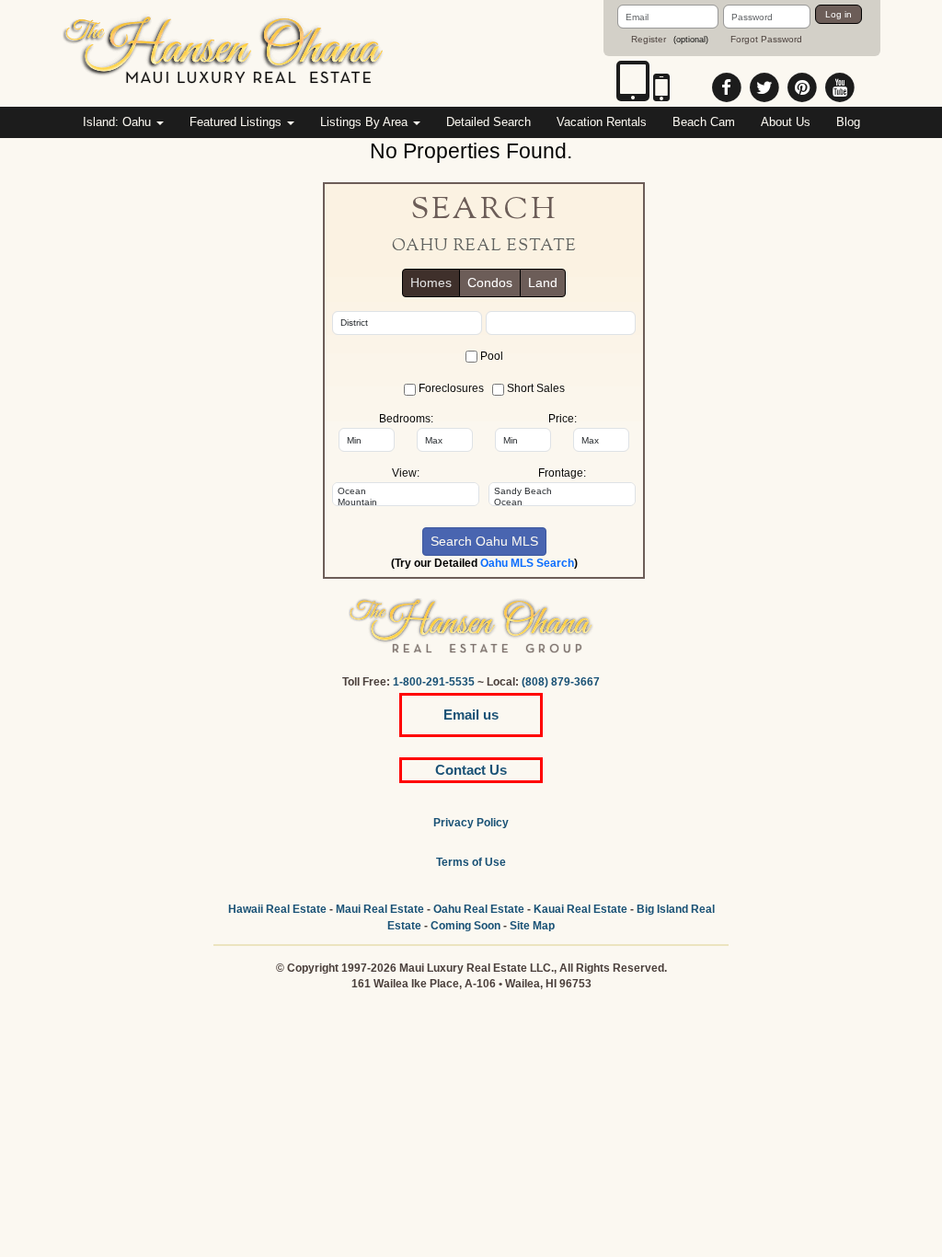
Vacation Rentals (602, 122)
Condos (489, 282)
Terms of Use (471, 862)
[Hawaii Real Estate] (224, 52)
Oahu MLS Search (527, 563)
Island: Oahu (119, 122)
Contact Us (471, 770)
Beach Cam (703, 122)
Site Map (532, 925)
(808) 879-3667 (561, 681)
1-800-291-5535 (434, 681)
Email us (471, 714)
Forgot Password (766, 39)
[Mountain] (406, 502)
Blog (848, 122)
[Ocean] (406, 491)
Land (542, 282)
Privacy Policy (471, 822)
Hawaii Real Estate (277, 909)
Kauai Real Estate (580, 909)
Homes (431, 282)
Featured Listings (237, 122)
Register (648, 39)
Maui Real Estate (380, 909)
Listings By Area (365, 122)
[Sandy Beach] (562, 491)
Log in (838, 14)
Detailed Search (488, 122)
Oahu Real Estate (478, 909)
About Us (785, 122)
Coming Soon (465, 925)
